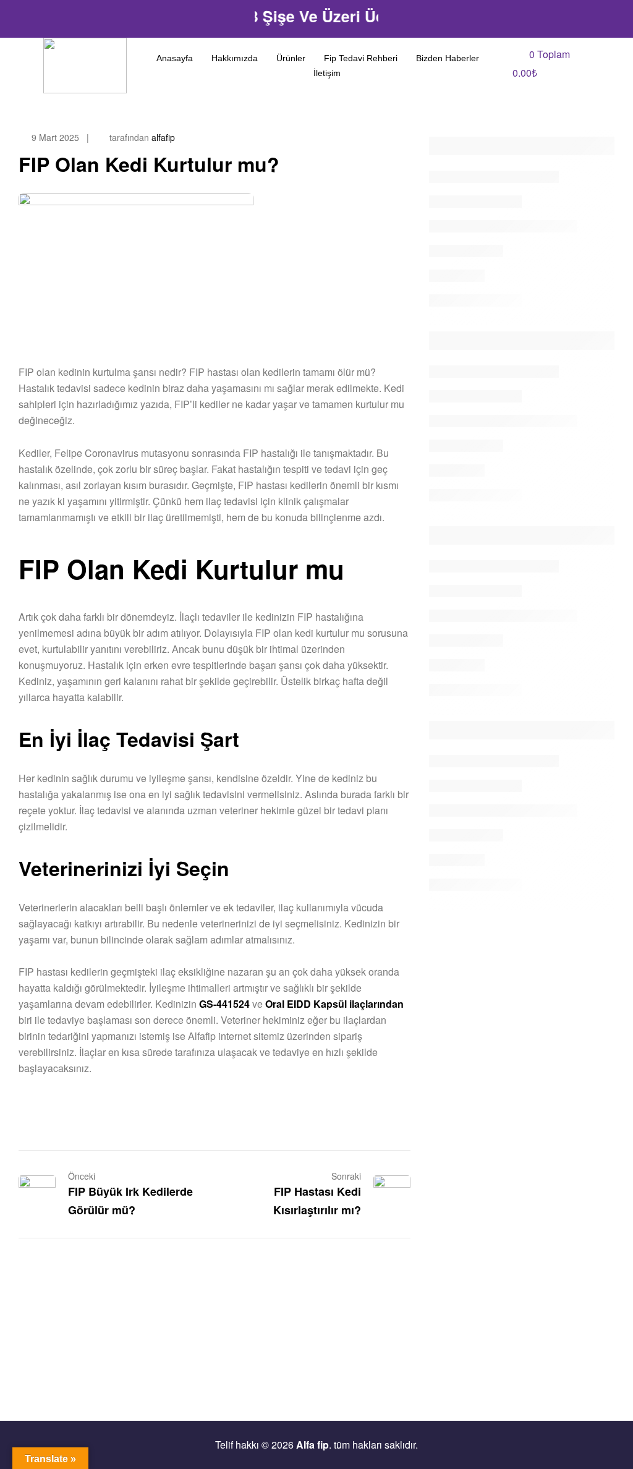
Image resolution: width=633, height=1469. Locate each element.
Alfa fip (312, 1444)
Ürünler (290, 58)
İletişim (327, 73)
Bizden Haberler (447, 58)
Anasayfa (174, 58)
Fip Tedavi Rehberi (360, 58)
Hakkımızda (234, 58)
